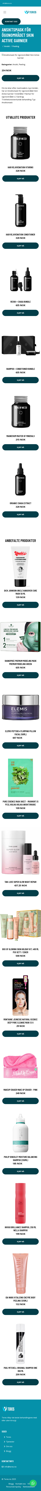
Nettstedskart (29, 1486)
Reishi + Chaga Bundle (20, 301)
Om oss (9, 1446)
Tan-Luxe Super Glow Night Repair (20, 881)
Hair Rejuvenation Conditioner (20, 234)
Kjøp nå (20, 78)
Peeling (15, 46)
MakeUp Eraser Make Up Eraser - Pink (20, 1089)
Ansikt (7, 46)
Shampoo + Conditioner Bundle (20, 368)
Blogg (8, 1451)
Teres (8, 1437)
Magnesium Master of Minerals (20, 436)
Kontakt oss (11, 21)
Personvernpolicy (13, 1486)
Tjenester (10, 1441)
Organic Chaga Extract (20, 503)
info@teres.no (7, 3)
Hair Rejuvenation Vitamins (20, 167)
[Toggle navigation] (5, 12)
